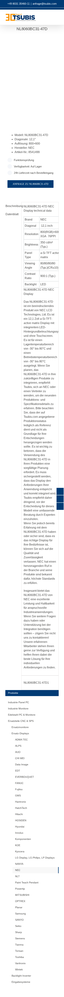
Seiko (18, 926)
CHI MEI (20, 758)
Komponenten (23, 839)
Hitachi (19, 814)
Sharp (18, 932)
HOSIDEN (20, 820)
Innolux (19, 832)
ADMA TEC (21, 739)
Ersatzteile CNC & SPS (21, 721)
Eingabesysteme (21, 981)
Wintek (19, 969)
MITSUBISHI (22, 895)
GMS (18, 795)
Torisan (19, 950)
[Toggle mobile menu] (60, 18)
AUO (17, 752)
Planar (18, 907)
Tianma (19, 944)
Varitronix (20, 963)
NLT (17, 876)
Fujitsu (19, 789)
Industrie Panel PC (18, 702)
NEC (17, 870)
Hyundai (19, 826)
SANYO (19, 919)
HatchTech (21, 808)
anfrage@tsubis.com (45, 3)
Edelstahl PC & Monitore (21, 714)
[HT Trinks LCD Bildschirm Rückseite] (32, 76)
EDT (17, 770)
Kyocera (19, 851)
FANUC (19, 783)
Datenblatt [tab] (12, 214)
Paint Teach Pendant (26, 882)
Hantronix (20, 801)
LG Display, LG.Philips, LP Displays (35, 857)
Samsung (20, 913)
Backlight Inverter (21, 975)
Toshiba (19, 957)
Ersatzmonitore (20, 727)
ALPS (18, 745)
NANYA (19, 863)
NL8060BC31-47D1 (36, 682)
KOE (17, 845)
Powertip (20, 888)
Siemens (20, 938)
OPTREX (20, 901)
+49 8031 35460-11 (18, 3)
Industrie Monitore (18, 708)
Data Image (21, 764)
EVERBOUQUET (24, 776)
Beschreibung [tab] (12, 206)
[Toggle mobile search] (54, 18)
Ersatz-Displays (20, 733)
